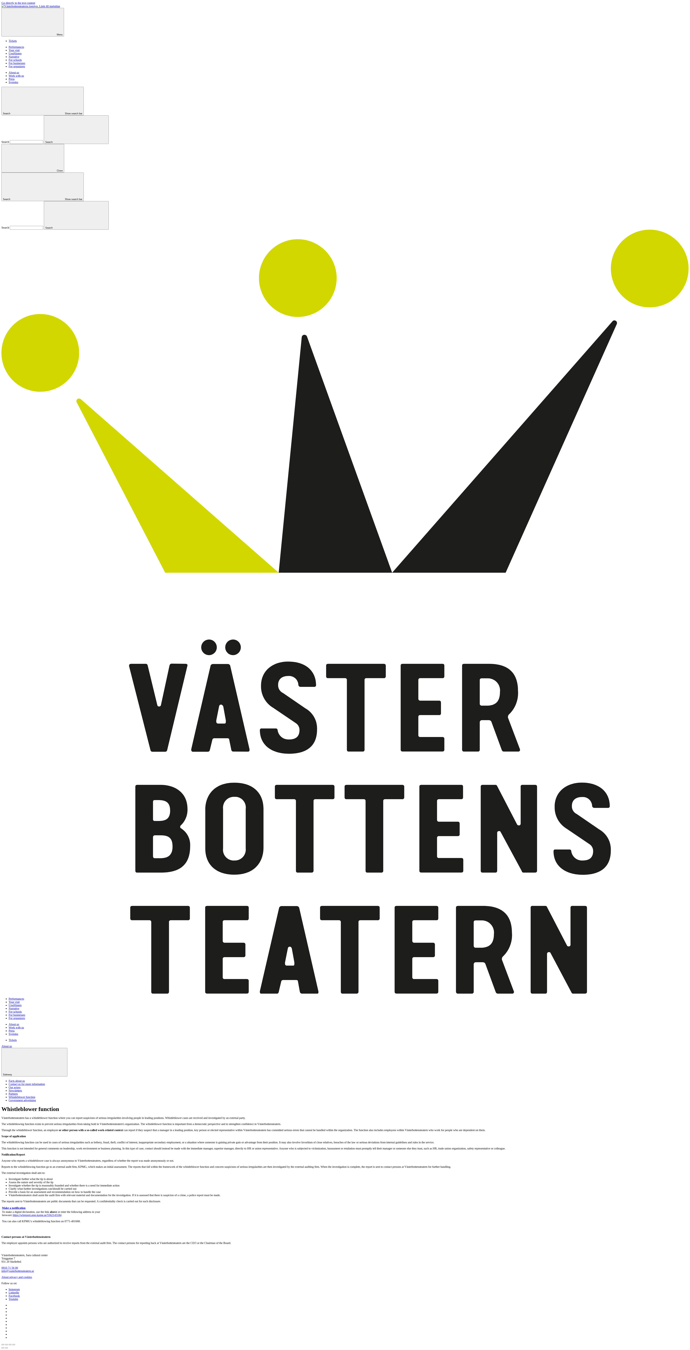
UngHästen (15, 53)
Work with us (16, 75)
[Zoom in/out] (13, 1344)
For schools (15, 59)
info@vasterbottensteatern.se (17, 1271)
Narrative (14, 56)
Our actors (14, 1087)
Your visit (14, 50)
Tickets (13, 40)
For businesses (17, 63)
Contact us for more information (27, 1084)
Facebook (14, 1295)
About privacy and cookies (16, 1277)
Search (5, 141)
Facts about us (17, 1080)
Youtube (13, 1299)
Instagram (14, 1289)
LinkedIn (14, 1292)
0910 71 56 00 (9, 1267)
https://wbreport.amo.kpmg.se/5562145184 (37, 1215)
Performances (16, 47)
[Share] (6, 1344)
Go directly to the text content (18, 2)
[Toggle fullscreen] (10, 1344)
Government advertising (22, 1100)
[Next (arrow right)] (6, 1347)
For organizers (17, 66)
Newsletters (15, 1090)
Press (12, 79)
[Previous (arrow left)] (2, 1347)
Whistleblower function (22, 1097)
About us (14, 72)
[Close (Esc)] (2, 1344)
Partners (13, 1093)
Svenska (13, 82)
